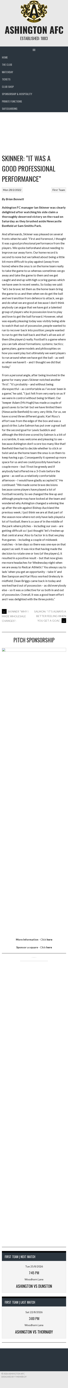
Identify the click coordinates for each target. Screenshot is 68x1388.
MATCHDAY (7, 72)
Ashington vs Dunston (34, 1286)
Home (5, 57)
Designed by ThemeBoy (14, 1376)
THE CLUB (7, 64)
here (49, 939)
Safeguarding (9, 108)
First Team (59, 189)
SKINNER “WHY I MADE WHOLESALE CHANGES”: (15, 616)
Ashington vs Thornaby (34, 1332)
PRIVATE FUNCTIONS (12, 101)
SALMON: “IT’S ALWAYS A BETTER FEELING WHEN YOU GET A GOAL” (50, 616)
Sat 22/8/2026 (34, 1312)
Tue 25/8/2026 (34, 1266)
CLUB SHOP (8, 87)
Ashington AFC (34, 29)
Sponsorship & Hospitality (17, 94)
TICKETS (6, 79)
